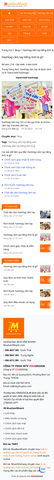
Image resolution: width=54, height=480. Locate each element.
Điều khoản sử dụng (15, 418)
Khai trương (44, 20)
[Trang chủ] (9, 13)
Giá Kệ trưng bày (27, 13)
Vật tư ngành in (24, 452)
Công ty (26, 33)
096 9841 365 (12, 355)
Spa (9, 33)
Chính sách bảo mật (15, 423)
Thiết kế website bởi (27, 476)
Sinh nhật (9, 20)
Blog (19, 136)
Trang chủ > (8, 50)
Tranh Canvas (30, 455)
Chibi (44, 33)
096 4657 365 (12, 350)
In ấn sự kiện (22, 467)
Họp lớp (27, 26)
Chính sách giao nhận (16, 438)
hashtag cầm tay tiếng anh (22, 142)
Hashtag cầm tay (45, 13)
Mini (9, 40)
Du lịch (44, 26)
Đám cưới (27, 20)
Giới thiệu (10, 413)
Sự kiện (9, 26)
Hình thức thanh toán (16, 433)
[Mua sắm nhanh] (13, 327)
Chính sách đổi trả (14, 428)
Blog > (18, 50)
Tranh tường (15, 455)
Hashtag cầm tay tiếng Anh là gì (18, 145)
